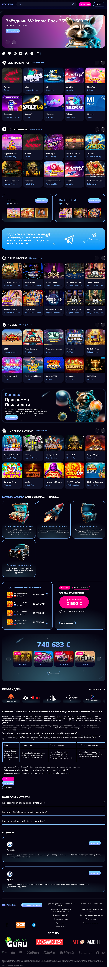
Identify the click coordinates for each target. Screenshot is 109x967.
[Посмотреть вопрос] (104, 802)
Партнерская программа (31, 905)
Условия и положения (91, 923)
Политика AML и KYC (61, 915)
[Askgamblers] (49, 942)
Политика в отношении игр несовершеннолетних (61, 910)
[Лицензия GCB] (20, 925)
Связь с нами (61, 927)
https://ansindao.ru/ (69, 733)
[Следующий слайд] (14, 42)
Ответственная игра (61, 919)
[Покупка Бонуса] (32, 53)
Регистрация (85, 4)
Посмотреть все (37, 63)
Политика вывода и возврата (91, 904)
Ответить (94, 843)
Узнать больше (11, 417)
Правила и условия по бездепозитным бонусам (61, 904)
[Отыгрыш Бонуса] (37, 53)
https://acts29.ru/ (45, 739)
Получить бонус (13, 31)
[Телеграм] (34, 925)
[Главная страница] (8, 4)
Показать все (54, 673)
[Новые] (26, 53)
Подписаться (93, 239)
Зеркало (8, 787)
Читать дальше (67, 623)
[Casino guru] (16, 942)
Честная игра (91, 919)
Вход (99, 4)
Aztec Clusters (20, 602)
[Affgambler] (87, 942)
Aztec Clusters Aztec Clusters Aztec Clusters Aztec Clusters (20, 593)
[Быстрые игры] (4, 53)
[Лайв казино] (15, 53)
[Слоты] (9, 53)
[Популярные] (20, 53)
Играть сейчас (41, 201)
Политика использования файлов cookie (91, 910)
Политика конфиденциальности (91, 915)
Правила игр (61, 923)
